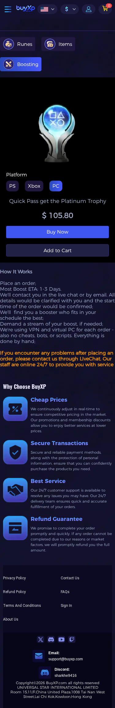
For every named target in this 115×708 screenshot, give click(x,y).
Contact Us (70, 578)
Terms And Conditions (22, 605)
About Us (10, 619)
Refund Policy (14, 592)
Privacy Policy (14, 578)
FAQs (65, 592)
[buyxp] (25, 9)
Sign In (66, 605)
